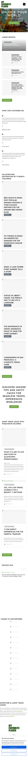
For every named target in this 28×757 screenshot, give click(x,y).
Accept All (14, 747)
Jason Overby (15, 62)
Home (14, 734)
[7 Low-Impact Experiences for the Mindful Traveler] (14, 516)
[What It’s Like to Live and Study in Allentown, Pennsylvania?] (14, 437)
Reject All (14, 754)
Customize (14, 750)
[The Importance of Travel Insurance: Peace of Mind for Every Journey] (14, 316)
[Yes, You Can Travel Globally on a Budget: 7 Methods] (7, 480)
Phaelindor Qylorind (8, 474)
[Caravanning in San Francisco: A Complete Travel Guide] (14, 347)
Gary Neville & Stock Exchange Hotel (17, 72)
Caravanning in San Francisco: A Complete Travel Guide (13, 361)
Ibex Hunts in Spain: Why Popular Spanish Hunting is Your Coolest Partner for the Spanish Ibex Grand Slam (13, 204)
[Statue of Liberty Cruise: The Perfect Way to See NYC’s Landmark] (14, 285)
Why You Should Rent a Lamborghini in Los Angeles (12, 44)
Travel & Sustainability (9, 449)
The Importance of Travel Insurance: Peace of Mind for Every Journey (13, 330)
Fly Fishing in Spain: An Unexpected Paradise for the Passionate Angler (13, 239)
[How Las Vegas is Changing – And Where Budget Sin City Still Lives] (6, 59)
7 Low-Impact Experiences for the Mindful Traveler (13, 531)
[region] (14, 746)
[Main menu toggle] (24, 4)
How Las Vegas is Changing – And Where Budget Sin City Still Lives (16, 58)
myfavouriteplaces (10, 716)
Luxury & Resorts (7, 42)
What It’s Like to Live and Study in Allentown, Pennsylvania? (14, 455)
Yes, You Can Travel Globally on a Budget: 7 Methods (13, 490)
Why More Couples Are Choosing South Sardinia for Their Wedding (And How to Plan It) (17, 87)
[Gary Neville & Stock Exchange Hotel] (6, 73)
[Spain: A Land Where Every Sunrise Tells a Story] (14, 256)
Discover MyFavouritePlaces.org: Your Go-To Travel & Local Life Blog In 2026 (13, 575)
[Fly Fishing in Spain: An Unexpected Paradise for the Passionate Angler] (14, 226)
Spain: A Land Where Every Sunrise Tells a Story (13, 269)
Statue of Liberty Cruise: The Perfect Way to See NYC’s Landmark (13, 299)
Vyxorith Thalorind (8, 47)
